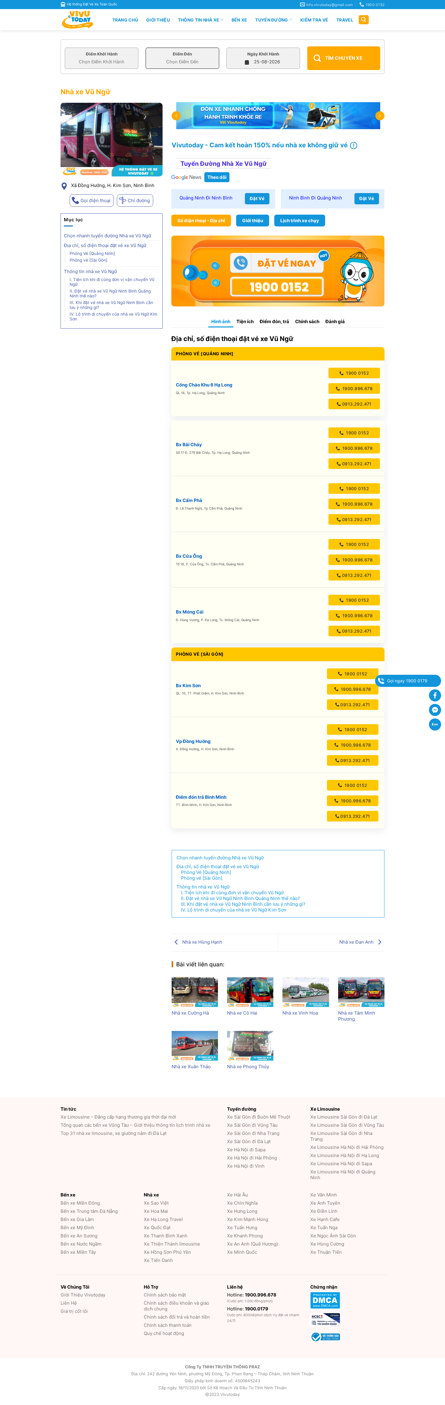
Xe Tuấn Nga (324, 1227)
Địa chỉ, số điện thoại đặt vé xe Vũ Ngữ (105, 245)
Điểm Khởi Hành (101, 54)
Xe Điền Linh (324, 1211)
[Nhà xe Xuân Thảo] (195, 1046)
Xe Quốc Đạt (157, 1227)
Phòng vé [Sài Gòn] (88, 260)
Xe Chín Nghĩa (242, 1203)
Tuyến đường (271, 19)
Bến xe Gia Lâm (77, 1219)
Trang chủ (125, 19)
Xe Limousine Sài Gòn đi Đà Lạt (343, 1117)
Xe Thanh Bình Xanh (165, 1236)
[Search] (364, 20)
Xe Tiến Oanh (158, 1260)
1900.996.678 (357, 388)
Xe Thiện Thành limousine (172, 1244)
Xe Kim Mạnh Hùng (247, 1219)
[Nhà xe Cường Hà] (195, 992)
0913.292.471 (357, 403)
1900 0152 (357, 373)
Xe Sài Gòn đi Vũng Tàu (252, 1125)
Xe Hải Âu (237, 1195)
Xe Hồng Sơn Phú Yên (167, 1252)
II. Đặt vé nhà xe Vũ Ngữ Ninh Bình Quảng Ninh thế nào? (110, 293)
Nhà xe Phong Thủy (248, 1066)
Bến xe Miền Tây (78, 1252)
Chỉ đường (139, 200)
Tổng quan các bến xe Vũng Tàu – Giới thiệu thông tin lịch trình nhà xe (135, 1125)
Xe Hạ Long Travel (163, 1219)
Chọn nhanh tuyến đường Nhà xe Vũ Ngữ (107, 236)
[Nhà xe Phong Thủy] (250, 1046)
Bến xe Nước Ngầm (81, 1244)
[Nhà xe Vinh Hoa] (305, 992)
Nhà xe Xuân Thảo (191, 1066)
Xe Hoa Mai (156, 1211)
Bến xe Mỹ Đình (77, 1227)
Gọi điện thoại (95, 200)
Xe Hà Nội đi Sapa (246, 1149)
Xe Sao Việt (156, 1203)
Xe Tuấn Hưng (242, 1227)
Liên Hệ (69, 1303)
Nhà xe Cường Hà (190, 1013)
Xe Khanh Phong (245, 1236)
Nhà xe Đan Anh (357, 942)
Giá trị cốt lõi (74, 1311)
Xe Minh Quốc (242, 1252)
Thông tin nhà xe (198, 19)
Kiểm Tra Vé (314, 19)
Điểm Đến (182, 54)
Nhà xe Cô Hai (242, 1013)
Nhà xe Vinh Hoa (300, 1013)
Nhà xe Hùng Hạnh (201, 942)
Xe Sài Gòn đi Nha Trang (253, 1133)
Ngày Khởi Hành (263, 54)
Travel (344, 19)
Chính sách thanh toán (168, 1325)
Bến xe (239, 19)
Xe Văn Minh (323, 1195)
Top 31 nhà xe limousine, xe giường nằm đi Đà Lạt (113, 1133)
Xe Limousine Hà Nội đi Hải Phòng (347, 1147)
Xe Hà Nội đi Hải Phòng (252, 1158)
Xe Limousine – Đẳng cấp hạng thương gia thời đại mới (118, 1117)
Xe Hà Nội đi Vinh (246, 1166)
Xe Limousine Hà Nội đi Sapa (341, 1163)
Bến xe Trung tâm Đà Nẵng (89, 1211)
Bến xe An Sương (79, 1236)
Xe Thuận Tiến (326, 1252)
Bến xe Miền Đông (80, 1203)
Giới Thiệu (158, 19)
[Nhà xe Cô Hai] (250, 992)
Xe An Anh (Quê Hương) (252, 1244)
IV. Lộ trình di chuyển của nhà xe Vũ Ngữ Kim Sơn (113, 316)
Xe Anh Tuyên (325, 1203)
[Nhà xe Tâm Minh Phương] (361, 992)
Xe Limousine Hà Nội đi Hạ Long (344, 1155)
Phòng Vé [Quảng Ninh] (92, 253)
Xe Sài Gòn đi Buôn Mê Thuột (258, 1117)
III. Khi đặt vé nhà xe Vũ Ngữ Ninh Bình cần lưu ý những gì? (111, 305)
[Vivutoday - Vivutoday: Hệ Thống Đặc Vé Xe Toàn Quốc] (80, 19)
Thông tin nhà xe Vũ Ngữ (90, 271)
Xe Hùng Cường (327, 1244)
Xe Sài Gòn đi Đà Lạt (249, 1141)
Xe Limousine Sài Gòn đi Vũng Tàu (347, 1125)
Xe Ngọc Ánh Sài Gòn (333, 1236)
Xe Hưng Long (242, 1211)
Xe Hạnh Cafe (325, 1219)
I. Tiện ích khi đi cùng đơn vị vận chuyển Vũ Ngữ (112, 282)
